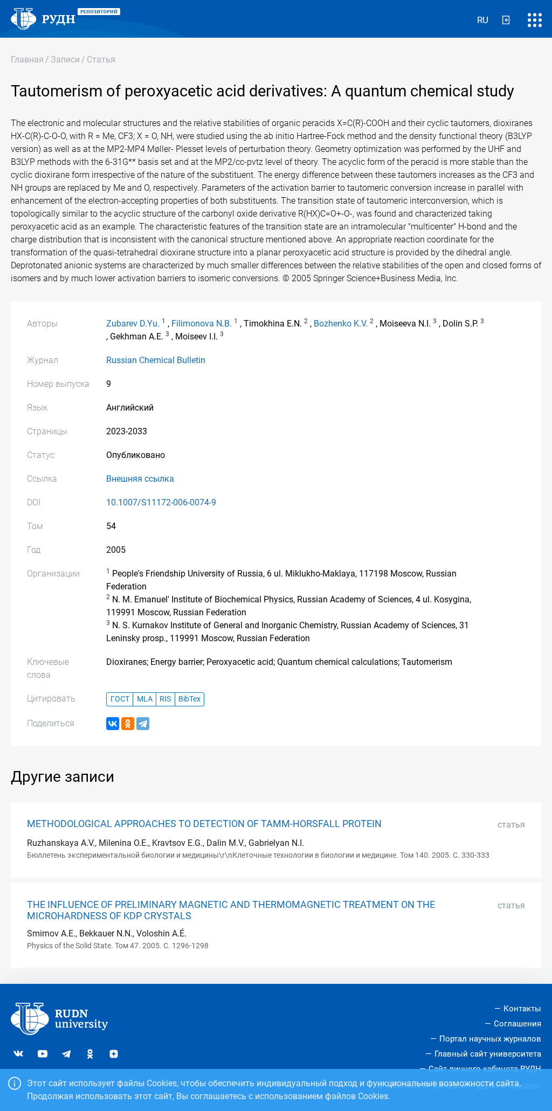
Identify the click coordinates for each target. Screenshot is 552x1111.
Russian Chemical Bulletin (155, 360)
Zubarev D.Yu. (133, 323)
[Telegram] (142, 723)
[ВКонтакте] (112, 723)
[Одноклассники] (127, 723)
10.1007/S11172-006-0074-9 (161, 502)
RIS (165, 699)
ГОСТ (120, 699)
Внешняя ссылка (140, 479)
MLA (145, 699)
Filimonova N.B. (201, 323)
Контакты (522, 1008)
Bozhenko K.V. (341, 323)
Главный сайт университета (487, 1054)
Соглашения (517, 1024)
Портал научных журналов (490, 1039)
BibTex (189, 699)
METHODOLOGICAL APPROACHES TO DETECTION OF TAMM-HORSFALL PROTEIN (204, 823)
